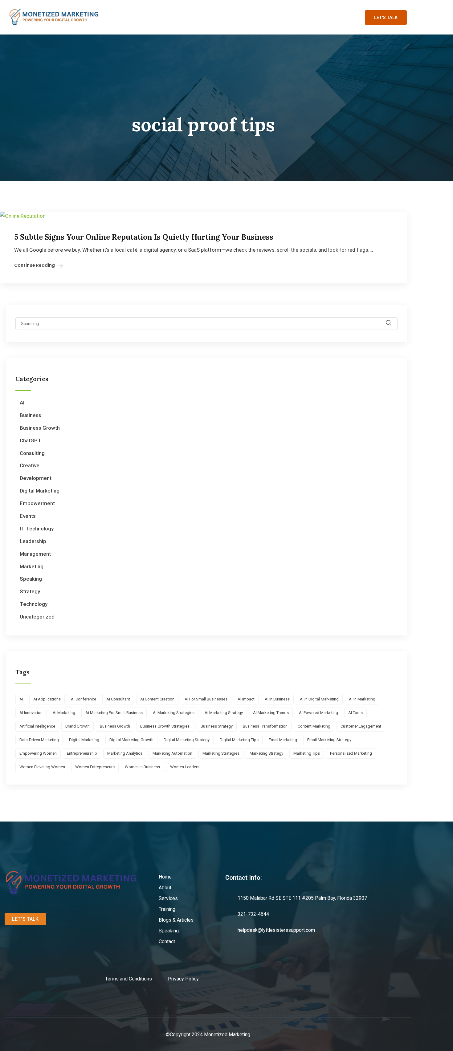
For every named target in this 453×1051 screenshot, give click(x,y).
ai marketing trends (271, 712)
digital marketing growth (131, 739)
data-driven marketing (39, 739)
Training (206, 17)
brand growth (77, 726)
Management (35, 554)
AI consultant (118, 699)
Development (35, 478)
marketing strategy (266, 753)
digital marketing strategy (187, 739)
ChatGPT (30, 440)
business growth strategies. (165, 726)
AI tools (355, 712)
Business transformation (265, 726)
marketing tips (306, 753)
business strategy (217, 726)
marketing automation (172, 753)
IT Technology (37, 529)
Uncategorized (37, 617)
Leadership (33, 541)
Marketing (31, 566)
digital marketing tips (239, 739)
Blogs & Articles (247, 17)
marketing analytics (124, 753)
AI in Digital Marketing (319, 699)
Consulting (32, 453)
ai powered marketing (318, 712)
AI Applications (47, 699)
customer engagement (361, 726)
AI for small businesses (206, 699)
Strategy (30, 591)
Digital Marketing (39, 491)
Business (30, 415)
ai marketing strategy (224, 712)
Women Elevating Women (42, 767)
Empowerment (37, 503)
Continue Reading (34, 265)
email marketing (283, 739)
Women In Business (142, 767)
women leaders (184, 767)
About (143, 17)
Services (174, 17)
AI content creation (157, 699)
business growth (115, 726)
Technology (33, 604)
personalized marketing (351, 753)
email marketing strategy (329, 739)
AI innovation (31, 712)
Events (28, 516)
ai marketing (64, 712)
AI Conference (83, 699)
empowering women (38, 753)
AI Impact (246, 699)
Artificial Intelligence (37, 726)
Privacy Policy (183, 979)
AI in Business (277, 699)
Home (117, 17)
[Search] (393, 320)
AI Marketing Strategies (173, 712)
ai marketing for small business (114, 712)
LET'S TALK (386, 17)
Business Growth (40, 428)
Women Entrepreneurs (95, 767)
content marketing (314, 726)
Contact (323, 17)
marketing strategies (220, 753)
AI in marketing (362, 699)
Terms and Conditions (136, 979)
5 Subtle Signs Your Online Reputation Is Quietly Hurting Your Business (143, 237)
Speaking (289, 17)
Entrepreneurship (82, 753)
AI (22, 403)
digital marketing (84, 739)
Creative (29, 465)
